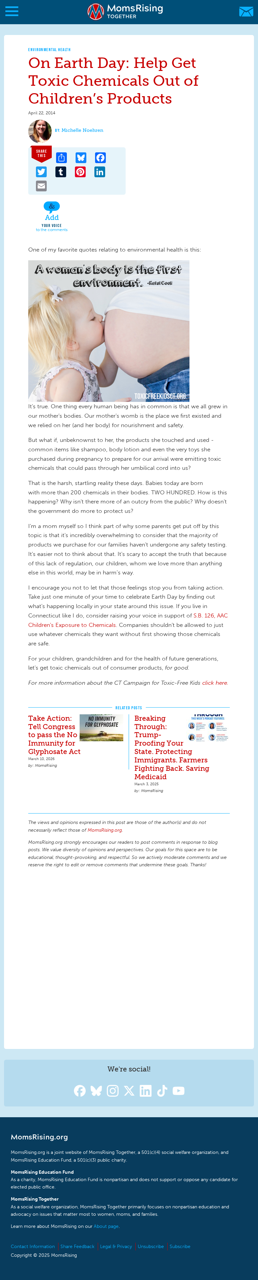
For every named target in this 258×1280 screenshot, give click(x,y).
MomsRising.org (125, 12)
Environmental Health (49, 49)
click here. (215, 682)
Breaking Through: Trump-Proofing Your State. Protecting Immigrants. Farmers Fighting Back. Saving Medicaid (171, 747)
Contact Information (33, 1246)
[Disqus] (129, 957)
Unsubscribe (151, 1246)
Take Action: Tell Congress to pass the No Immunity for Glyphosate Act (54, 735)
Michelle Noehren (82, 130)
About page (106, 1226)
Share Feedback (77, 1246)
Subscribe (180, 1246)
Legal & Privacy (116, 1246)
